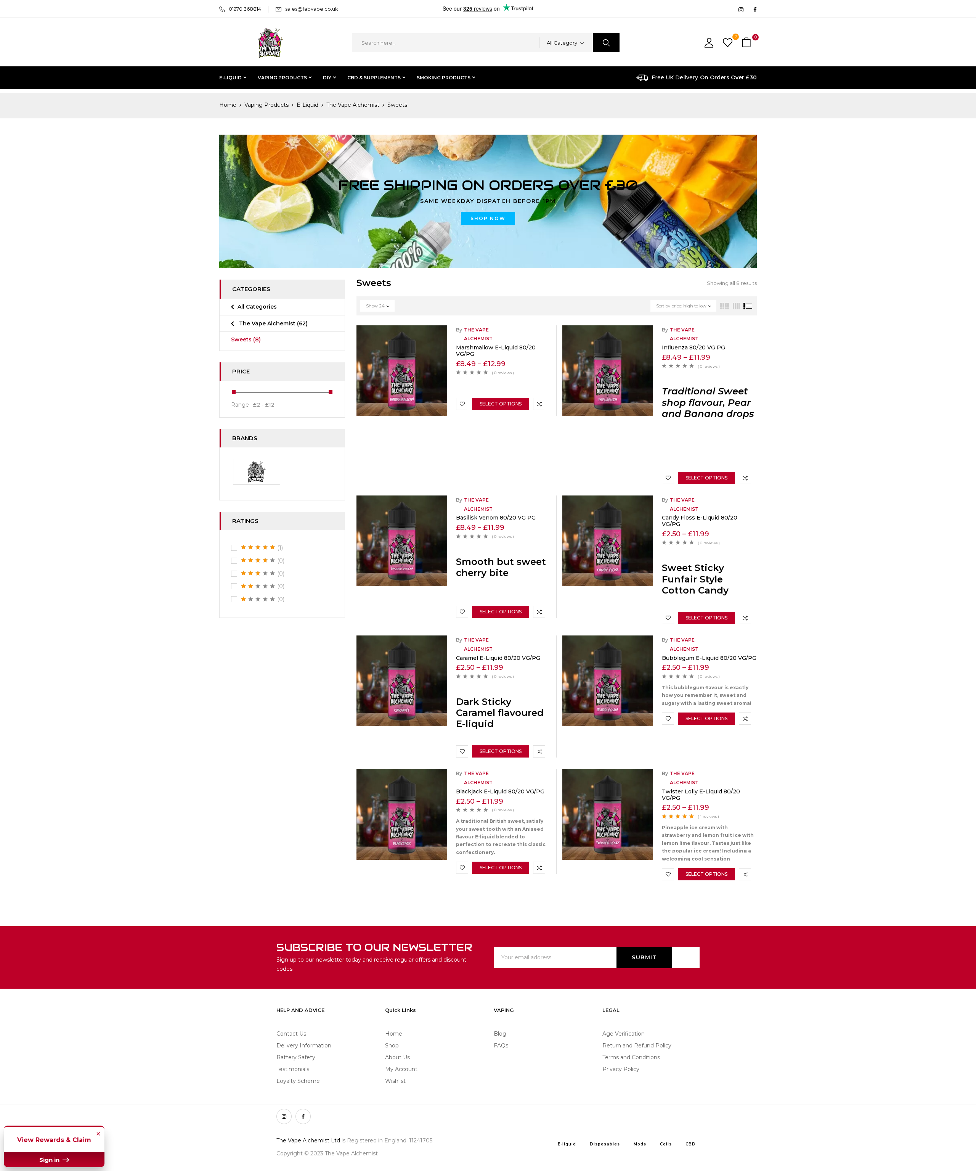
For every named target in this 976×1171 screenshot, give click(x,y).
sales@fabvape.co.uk (311, 9)
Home (227, 104)
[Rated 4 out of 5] (258, 560)
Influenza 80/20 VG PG (693, 347)
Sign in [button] (50, 1159)
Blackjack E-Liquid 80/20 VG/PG (500, 791)
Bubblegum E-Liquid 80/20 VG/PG (709, 658)
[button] (747, 43)
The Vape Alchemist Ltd (308, 1140)
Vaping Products (266, 104)
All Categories (257, 306)
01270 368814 (245, 9)
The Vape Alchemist (352, 104)
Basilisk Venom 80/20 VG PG (496, 517)
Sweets (246, 339)
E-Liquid (307, 104)
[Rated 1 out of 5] (258, 599)
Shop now (488, 218)
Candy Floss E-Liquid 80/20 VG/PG (699, 521)
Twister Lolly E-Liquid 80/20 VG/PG (701, 794)
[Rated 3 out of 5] (258, 573)
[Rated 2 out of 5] (258, 586)
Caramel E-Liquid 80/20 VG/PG (498, 658)
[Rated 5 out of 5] (258, 547)
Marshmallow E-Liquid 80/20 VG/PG (496, 350)
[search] (606, 42)
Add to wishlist (462, 404)
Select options (501, 404)
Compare (539, 404)
